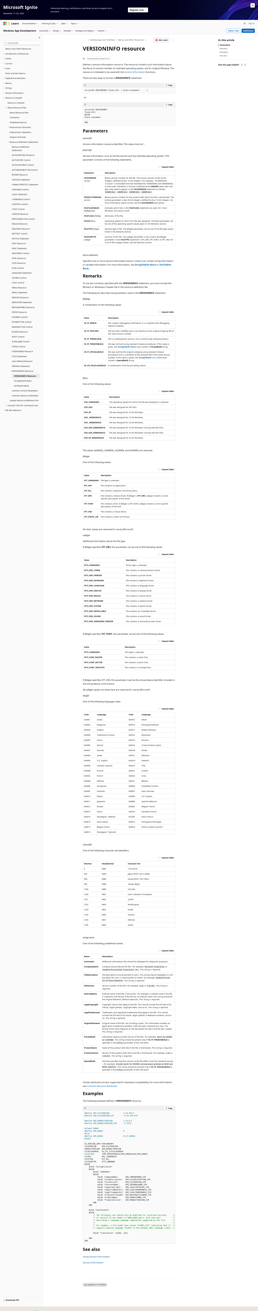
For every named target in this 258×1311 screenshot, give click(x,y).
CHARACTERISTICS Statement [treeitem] (25, 184)
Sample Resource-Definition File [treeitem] (24, 400)
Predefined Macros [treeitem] (18, 122)
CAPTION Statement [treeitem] (21, 179)
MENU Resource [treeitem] (19, 287)
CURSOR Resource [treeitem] (20, 214)
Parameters (225, 45)
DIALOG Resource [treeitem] (20, 224)
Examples (224, 52)
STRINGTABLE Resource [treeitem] (22, 351)
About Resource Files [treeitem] (19, 112)
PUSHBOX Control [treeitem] (20, 317)
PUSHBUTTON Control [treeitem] (21, 322)
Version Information (134, 72)
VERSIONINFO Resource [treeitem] (25, 376)
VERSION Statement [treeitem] (21, 366)
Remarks (223, 48)
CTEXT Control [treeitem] (18, 209)
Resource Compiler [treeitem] (16, 103)
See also (223, 55)
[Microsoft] (5, 23)
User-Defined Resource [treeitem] (22, 361)
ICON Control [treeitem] (18, 268)
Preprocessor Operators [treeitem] (20, 132)
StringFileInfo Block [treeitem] (22, 381)
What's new (233, 30)
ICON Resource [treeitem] (19, 263)
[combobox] (21, 43)
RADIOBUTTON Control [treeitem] (22, 327)
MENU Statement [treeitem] (19, 292)
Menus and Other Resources (131, 40)
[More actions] (173, 40)
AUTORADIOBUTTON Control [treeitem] (25, 170)
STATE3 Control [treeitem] (18, 346)
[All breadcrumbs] (85, 40)
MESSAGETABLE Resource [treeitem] (23, 307)
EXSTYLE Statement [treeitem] (20, 238)
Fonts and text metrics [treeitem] (15, 73)
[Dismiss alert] (252, 5)
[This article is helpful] (241, 64)
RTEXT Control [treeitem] (18, 336)
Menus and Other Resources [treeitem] (18, 48)
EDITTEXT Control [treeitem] (19, 233)
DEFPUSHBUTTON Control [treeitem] (23, 219)
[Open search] (244, 23)
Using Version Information (96, 1256)
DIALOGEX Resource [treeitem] (21, 228)
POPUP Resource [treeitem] (19, 312)
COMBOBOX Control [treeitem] (21, 199)
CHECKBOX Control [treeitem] (20, 189)
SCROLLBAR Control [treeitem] (20, 341)
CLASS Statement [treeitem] (19, 194)
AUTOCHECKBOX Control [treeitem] (23, 165)
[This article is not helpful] (245, 64)
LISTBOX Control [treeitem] (19, 278)
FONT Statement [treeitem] (19, 248)
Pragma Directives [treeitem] (18, 137)
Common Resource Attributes (102, 1086)
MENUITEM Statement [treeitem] (22, 302)
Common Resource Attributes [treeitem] (25, 395)
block (148, 357)
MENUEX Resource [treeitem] (20, 297)
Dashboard (248, 30)
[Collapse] (39, 37)
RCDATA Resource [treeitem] (20, 331)
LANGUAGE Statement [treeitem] (22, 273)
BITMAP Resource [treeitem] (20, 174)
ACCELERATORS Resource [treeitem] (23, 155)
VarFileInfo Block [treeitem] (21, 386)
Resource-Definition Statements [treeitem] (21, 149)
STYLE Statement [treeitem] (19, 356)
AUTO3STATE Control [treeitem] (21, 160)
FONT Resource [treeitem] (19, 243)
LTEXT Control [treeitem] (18, 282)
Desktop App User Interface (102, 40)
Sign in (251, 23)
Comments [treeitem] (14, 117)
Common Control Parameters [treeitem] (25, 390)
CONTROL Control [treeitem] (20, 204)
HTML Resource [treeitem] (19, 258)
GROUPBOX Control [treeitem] (20, 253)
